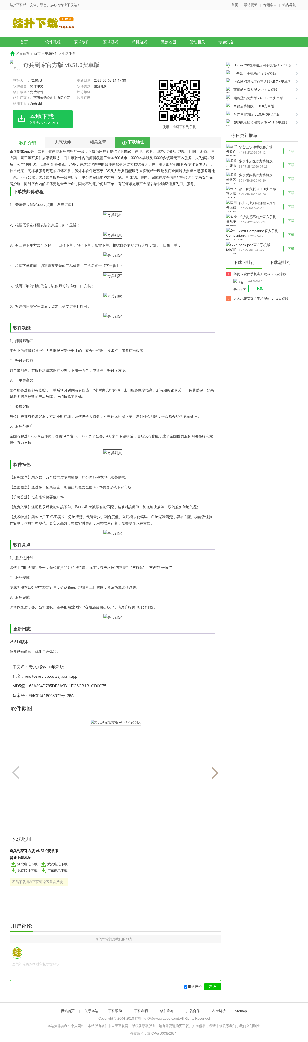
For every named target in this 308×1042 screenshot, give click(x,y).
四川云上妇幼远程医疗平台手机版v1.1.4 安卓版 (257, 203)
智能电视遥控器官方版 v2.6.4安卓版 (260, 122)
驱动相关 (197, 42)
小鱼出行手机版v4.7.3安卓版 (254, 73)
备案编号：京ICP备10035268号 (154, 1033)
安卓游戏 (110, 42)
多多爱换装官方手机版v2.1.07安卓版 (256, 175)
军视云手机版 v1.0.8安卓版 (253, 106)
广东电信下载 (57, 871)
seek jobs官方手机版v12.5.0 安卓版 (254, 245)
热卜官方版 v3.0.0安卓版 (257, 189)
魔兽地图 (168, 42)
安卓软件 (82, 42)
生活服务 (68, 54)
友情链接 (219, 1011)
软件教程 (53, 42)
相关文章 (98, 142)
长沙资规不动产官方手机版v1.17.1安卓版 (257, 217)
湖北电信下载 (27, 864)
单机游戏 (139, 42)
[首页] (47, 24)
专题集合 (270, 5)
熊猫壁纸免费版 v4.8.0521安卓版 (258, 98)
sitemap (241, 1011)
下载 (291, 151)
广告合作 (193, 1011)
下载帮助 (115, 1011)
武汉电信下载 (57, 864)
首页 (234, 5)
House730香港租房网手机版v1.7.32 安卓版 (259, 65)
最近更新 (250, 5)
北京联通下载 (27, 871)
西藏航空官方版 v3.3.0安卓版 (255, 90)
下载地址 (136, 142)
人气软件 (63, 142)
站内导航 (289, 5)
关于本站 (91, 1011)
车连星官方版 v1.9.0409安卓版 (256, 114)
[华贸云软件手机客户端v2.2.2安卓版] (240, 285)
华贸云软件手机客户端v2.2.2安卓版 (256, 147)
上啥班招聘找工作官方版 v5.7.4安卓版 (262, 82)
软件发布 (167, 1011)
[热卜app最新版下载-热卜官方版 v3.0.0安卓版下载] (232, 196)
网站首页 (68, 1011)
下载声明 (141, 1011)
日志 (26, 628)
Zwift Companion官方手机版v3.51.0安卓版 (258, 231)
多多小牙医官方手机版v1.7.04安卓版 (256, 161)
